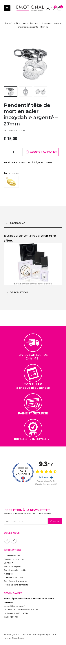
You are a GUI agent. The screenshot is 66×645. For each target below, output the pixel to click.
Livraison (8, 562)
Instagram (13, 540)
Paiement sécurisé (13, 577)
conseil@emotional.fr (14, 606)
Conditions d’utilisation (15, 570)
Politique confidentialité (16, 584)
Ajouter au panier (43, 151)
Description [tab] (19, 292)
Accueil (8, 23)
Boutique (21, 23)
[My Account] (47, 8)
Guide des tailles (12, 555)
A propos (8, 573)
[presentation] (8, 62)
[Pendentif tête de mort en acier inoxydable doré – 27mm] (12, 182)
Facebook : (7, 540)
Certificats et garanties (15, 581)
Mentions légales (12, 566)
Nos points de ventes (14, 559)
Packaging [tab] (17, 223)
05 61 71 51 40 (11, 617)
